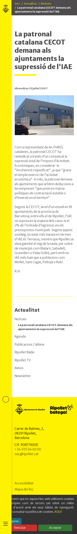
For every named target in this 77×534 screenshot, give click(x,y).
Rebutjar (20, 528)
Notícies (46, 3)
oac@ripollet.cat (26, 454)
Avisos (19, 368)
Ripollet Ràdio (24, 352)
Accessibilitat (24, 483)
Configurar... (12, 521)
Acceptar (55, 528)
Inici (17, 3)
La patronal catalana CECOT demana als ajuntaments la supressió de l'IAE (45, 327)
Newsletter (23, 376)
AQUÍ (58, 512)
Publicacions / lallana (29, 344)
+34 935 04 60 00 (28, 449)
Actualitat (30, 3)
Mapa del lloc (24, 489)
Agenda (20, 336)
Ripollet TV (23, 360)
